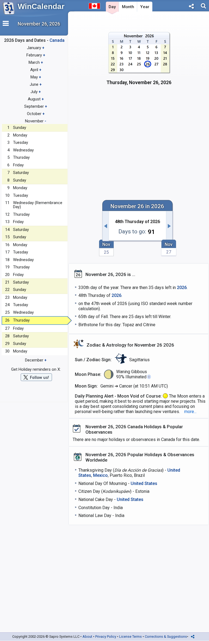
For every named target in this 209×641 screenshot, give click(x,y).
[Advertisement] (138, 137)
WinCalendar (41, 6)
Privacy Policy (105, 636)
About (87, 636)
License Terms (130, 636)
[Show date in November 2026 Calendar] (139, 61)
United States (144, 483)
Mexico (100, 475)
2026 (182, 287)
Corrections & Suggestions (166, 636)
